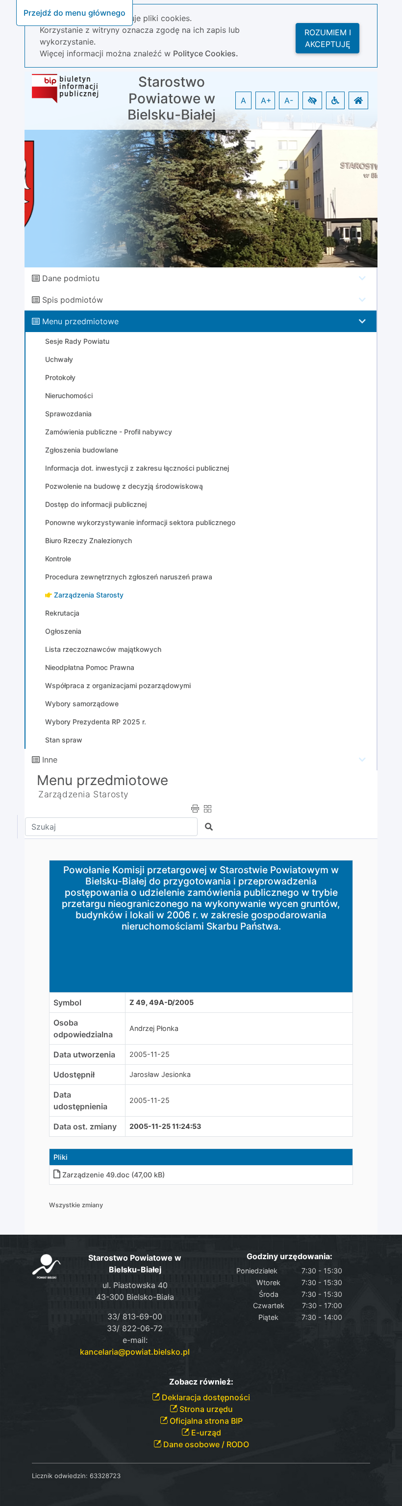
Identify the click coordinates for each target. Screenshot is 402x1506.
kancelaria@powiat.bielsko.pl (135, 1352)
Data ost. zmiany (85, 1126)
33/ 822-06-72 (135, 1328)
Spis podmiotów (72, 300)
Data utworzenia (84, 1054)
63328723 (105, 1476)
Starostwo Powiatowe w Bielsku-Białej (171, 98)
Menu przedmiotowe (80, 321)
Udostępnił (74, 1074)
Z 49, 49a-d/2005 (161, 1002)
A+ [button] (266, 100)
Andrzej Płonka (153, 1028)
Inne (49, 760)
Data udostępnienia (80, 1100)
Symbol (67, 1002)
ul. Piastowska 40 (135, 1285)
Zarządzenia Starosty (83, 794)
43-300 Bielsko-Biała (135, 1297)
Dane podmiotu (71, 278)
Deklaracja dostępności (205, 1397)
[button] (312, 100)
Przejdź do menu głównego (75, 13)
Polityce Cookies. (205, 53)
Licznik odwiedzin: (60, 1476)
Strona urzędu (205, 1409)
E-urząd (205, 1432)
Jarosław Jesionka (160, 1074)
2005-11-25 (149, 1054)
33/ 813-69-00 (134, 1316)
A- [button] (288, 100)
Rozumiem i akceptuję (327, 38)
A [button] (243, 100)
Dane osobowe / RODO (205, 1444)
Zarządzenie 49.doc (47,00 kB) (113, 1175)
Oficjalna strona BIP (205, 1421)
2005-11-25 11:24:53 (165, 1126)
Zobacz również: (201, 1381)
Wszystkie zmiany (76, 1205)
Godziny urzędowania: (289, 1256)
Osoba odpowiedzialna (83, 1028)
